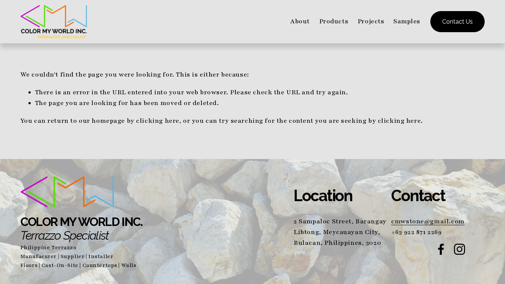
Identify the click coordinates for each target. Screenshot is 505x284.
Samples (406, 21)
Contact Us (457, 21)
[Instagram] (459, 249)
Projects (370, 21)
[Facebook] (441, 249)
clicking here (157, 120)
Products (334, 21)
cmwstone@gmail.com (427, 221)
